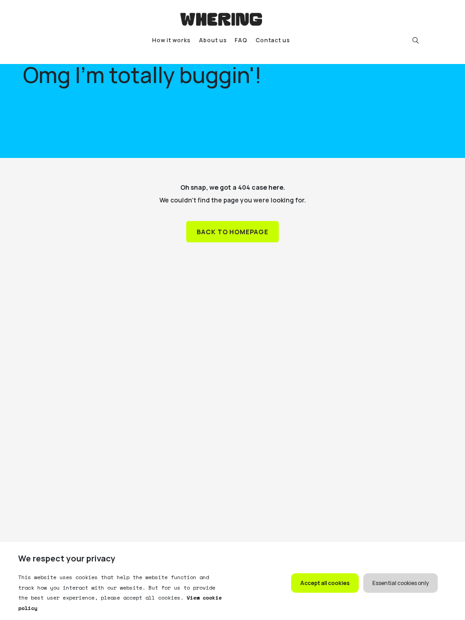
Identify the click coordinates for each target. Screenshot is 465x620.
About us (213, 40)
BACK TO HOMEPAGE (233, 231)
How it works (171, 40)
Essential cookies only (400, 583)
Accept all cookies (325, 583)
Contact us (273, 40)
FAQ (241, 40)
